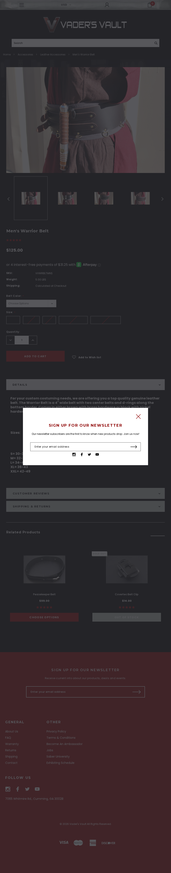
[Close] (138, 417)
